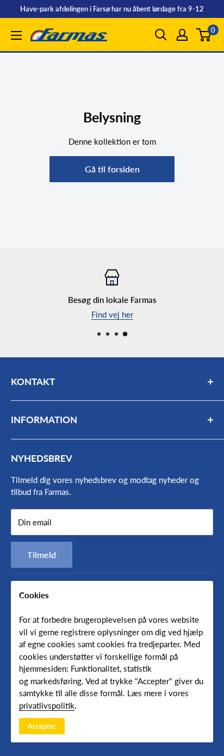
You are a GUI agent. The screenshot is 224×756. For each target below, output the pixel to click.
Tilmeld (41, 554)
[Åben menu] (16, 35)
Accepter (42, 726)
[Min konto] (182, 35)
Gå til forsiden (112, 169)
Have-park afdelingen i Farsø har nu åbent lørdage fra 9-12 (112, 8)
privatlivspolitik (46, 705)
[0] (204, 34)
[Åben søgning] (161, 35)
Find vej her (112, 314)
